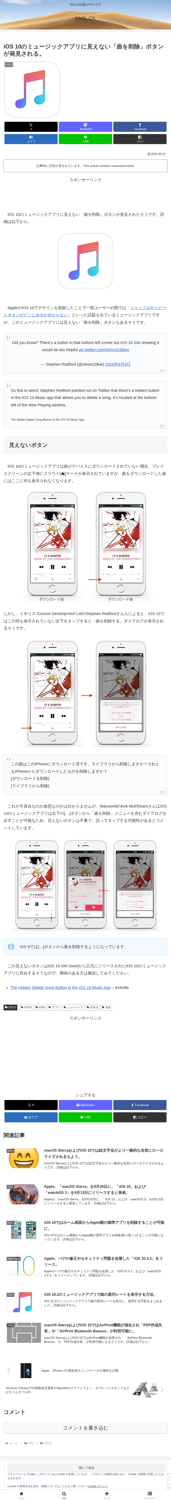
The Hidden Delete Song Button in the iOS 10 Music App (60, 987)
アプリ (56, 1007)
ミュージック (75, 1007)
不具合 (94, 1007)
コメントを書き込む (85, 1428)
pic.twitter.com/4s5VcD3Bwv (104, 350)
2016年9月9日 (118, 364)
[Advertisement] (85, 193)
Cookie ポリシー (98, 1486)
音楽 (108, 1007)
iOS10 (12, 1007)
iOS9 (42, 1007)
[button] (140, 139)
